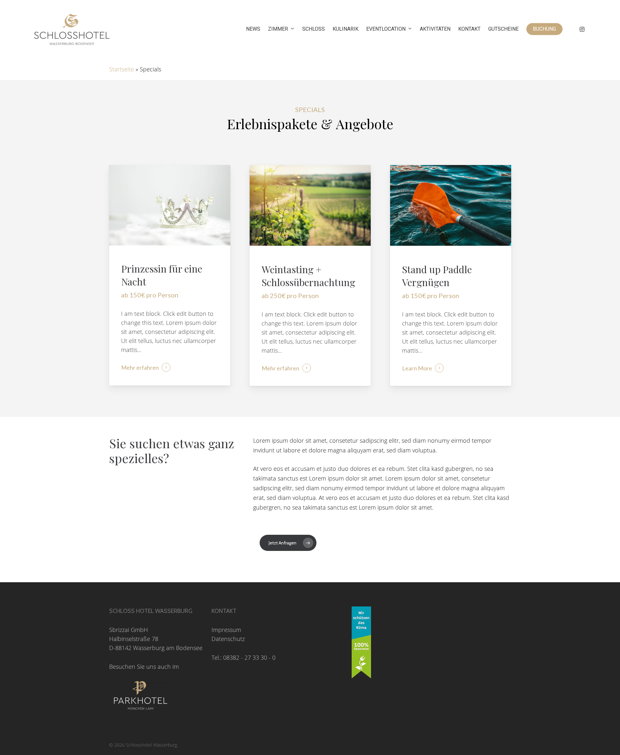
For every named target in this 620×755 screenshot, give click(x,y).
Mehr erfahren (140, 367)
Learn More (417, 368)
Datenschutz (228, 639)
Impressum (226, 630)
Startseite (121, 69)
